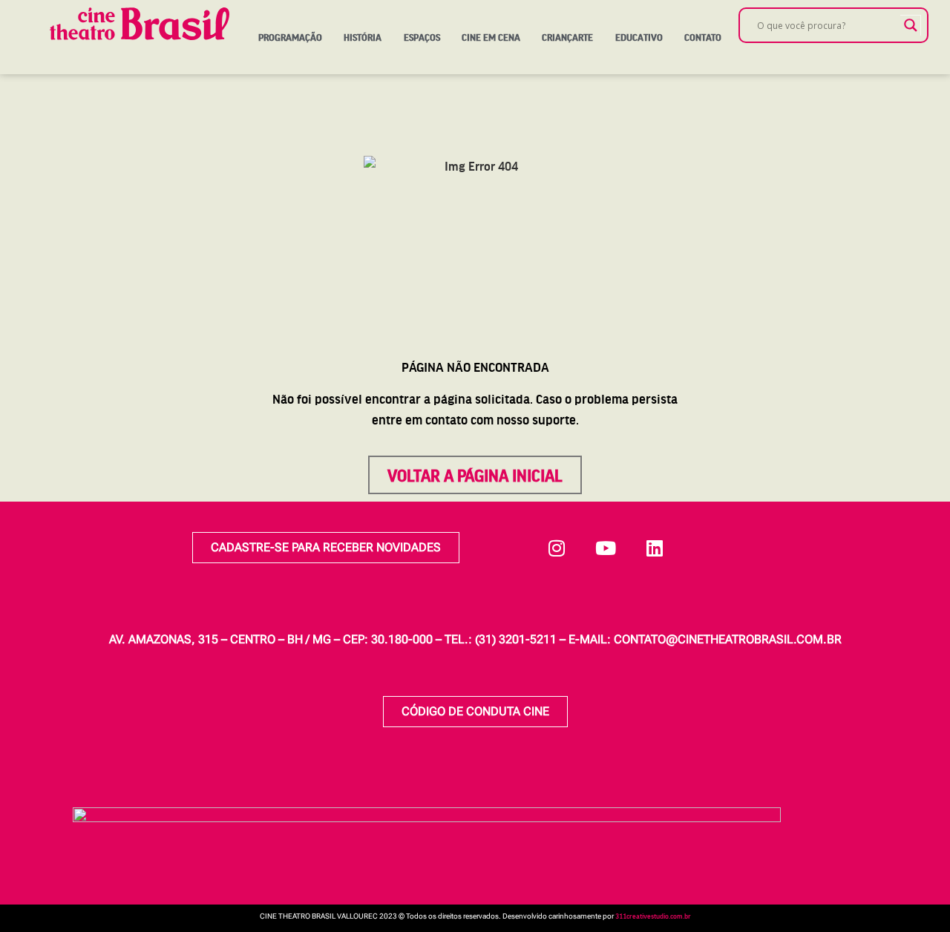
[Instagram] (556, 547)
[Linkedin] (654, 547)
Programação (290, 37)
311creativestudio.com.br (653, 915)
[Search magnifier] (910, 25)
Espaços (422, 37)
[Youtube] (605, 547)
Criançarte (567, 37)
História (362, 37)
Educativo (639, 37)
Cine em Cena (491, 37)
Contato (702, 37)
